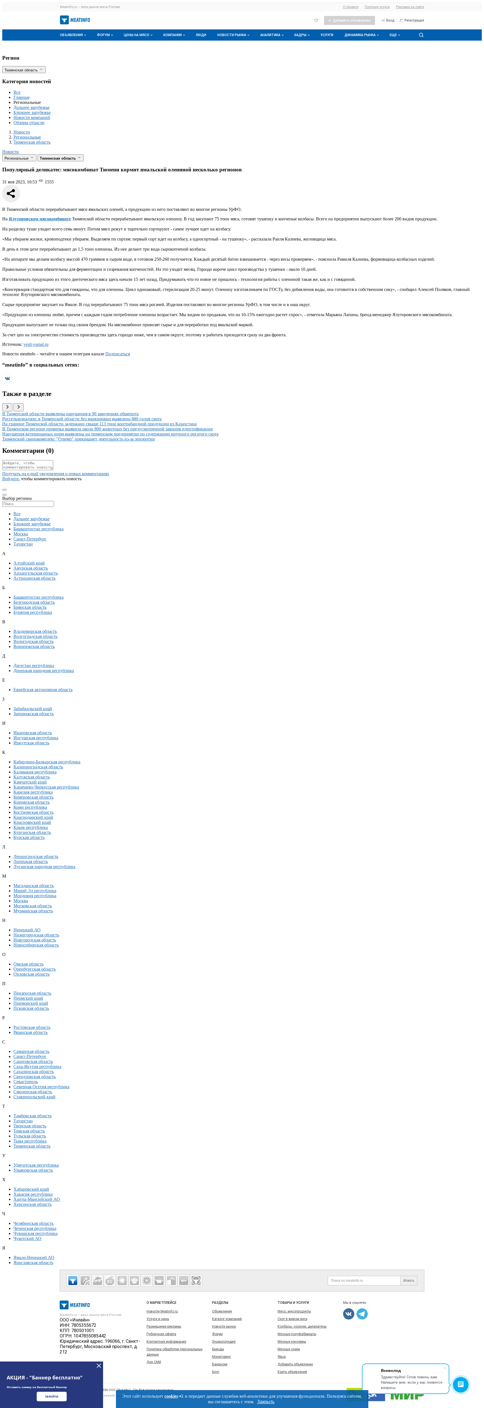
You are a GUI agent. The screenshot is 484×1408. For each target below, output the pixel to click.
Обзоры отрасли (29, 122)
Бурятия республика (32, 612)
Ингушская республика (35, 737)
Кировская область (31, 802)
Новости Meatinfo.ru (162, 1311)
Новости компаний (31, 117)
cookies (171, 1396)
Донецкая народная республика (43, 670)
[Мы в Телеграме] (362, 1314)
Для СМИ (153, 1362)
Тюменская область (31, 1146)
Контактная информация (166, 1342)
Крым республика (30, 827)
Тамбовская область (32, 1115)
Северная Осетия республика (41, 1086)
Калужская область (31, 777)
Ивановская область (32, 732)
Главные (21, 97)
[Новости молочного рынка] (159, 1280)
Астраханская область (34, 578)
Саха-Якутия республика (37, 1066)
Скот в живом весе (292, 1319)
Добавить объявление (295, 1364)
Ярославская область (33, 1262)
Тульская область (29, 1136)
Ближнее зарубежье (32, 112)
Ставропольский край (34, 1096)
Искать (408, 1281)
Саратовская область (33, 1061)
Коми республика (30, 807)
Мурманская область (33, 910)
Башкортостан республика (38, 528)
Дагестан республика (33, 665)
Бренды (218, 1349)
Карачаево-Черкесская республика (46, 787)
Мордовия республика (34, 895)
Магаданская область (33, 885)
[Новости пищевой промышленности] (109, 1280)
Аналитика (270, 35)
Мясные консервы (292, 1342)
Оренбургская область (34, 969)
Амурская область (30, 568)
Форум (103, 35)
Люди (201, 35)
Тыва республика (29, 1141)
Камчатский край (30, 782)
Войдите (10, 478)
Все (16, 92)
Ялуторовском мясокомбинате (40, 218)
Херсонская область (32, 1204)
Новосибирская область (36, 945)
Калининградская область (38, 766)
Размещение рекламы (163, 1326)
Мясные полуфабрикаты (297, 1334)
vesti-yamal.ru (36, 344)
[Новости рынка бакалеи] (183, 1280)
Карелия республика (33, 792)
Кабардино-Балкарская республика (46, 761)
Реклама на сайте (410, 7)
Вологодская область (33, 641)
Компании (172, 35)
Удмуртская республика (36, 1165)
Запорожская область (33, 713)
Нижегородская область (36, 935)
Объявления (71, 35)
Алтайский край (29, 563)
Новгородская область (34, 940)
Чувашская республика (35, 1233)
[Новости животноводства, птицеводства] (72, 1280)
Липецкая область (30, 861)
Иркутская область (31, 742)
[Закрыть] (99, 1366)
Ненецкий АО (27, 929)
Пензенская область (32, 993)
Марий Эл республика (34, 890)
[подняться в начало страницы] (4, 490)
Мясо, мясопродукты (294, 1311)
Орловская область (31, 974)
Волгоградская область (35, 636)
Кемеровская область (33, 797)
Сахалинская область (33, 1071)
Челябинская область (33, 1223)
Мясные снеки (289, 1349)
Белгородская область (34, 602)
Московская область (32, 905)
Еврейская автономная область (43, 689)
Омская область (28, 964)
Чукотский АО (27, 1238)
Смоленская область (32, 1091)
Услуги (326, 35)
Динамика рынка (360, 35)
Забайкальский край (32, 708)
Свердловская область (34, 1076)
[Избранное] (316, 20)
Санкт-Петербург (29, 539)
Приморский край (30, 1003)
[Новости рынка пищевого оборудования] (85, 1280)
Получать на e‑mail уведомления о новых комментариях (55, 473)
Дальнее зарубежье (31, 107)
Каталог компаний (227, 1319)
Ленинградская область (35, 856)
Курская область (29, 837)
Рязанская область (30, 1032)
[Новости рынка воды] (171, 1280)
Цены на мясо (136, 35)
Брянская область (29, 607)
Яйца (282, 1357)
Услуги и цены (157, 1319)
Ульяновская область (33, 1170)
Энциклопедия (224, 1342)
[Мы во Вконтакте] (7, 381)
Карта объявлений (292, 1372)
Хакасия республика (33, 1194)
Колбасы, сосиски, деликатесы (302, 1326)
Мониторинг (221, 1357)
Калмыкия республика (35, 772)
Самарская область (31, 1051)
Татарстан (23, 544)
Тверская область (29, 1125)
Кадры (300, 35)
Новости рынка (231, 35)
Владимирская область (35, 631)
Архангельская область (35, 573)
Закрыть (265, 1401)
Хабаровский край (31, 1189)
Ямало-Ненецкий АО (33, 1257)
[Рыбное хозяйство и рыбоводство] (97, 1280)
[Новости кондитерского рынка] (134, 1280)
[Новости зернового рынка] (122, 1280)
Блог (215, 1372)
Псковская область (31, 1008)
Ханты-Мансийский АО (36, 1199)
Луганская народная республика (44, 866)
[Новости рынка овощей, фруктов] (146, 1280)
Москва (20, 534)
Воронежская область (34, 646)
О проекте (350, 7)
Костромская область (33, 812)
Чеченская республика (34, 1228)
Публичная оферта (161, 1334)
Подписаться (117, 353)
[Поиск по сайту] (421, 35)
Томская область (29, 1131)
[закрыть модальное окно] (4, 495)
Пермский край (28, 998)
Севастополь (25, 1081)
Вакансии (219, 1364)
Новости (10, 151)
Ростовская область (31, 1027)
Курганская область (32, 832)
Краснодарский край (33, 817)
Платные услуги (377, 7)
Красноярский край (32, 822)
